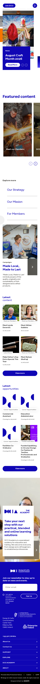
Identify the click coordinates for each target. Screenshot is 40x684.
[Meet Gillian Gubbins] (29, 318)
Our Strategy (15, 190)
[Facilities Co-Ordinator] (11, 438)
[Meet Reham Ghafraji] (29, 350)
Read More (12, 65)
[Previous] (22, 65)
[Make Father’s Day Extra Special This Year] (11, 351)
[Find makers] (32, 267)
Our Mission (14, 201)
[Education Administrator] (29, 407)
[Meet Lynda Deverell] (11, 318)
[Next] (26, 65)
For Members (16, 213)
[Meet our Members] (17, 129)
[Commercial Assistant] (11, 407)
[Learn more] (36, 550)
